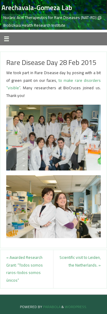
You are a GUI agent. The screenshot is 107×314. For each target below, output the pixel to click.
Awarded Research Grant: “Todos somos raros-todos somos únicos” (24, 268)
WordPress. (76, 307)
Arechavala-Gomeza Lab (36, 7)
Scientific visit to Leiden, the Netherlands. (80, 261)
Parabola (52, 307)
